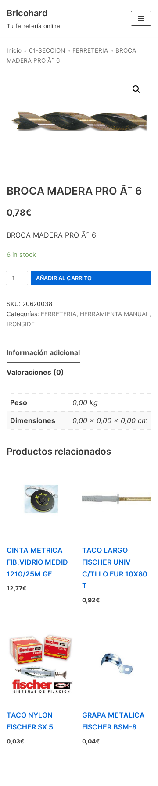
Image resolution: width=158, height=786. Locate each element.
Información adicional (43, 352)
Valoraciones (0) (35, 372)
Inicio (14, 50)
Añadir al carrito (64, 278)
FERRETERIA (90, 50)
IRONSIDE (21, 323)
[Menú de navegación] (141, 18)
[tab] (43, 353)
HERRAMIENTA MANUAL (114, 313)
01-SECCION (47, 50)
